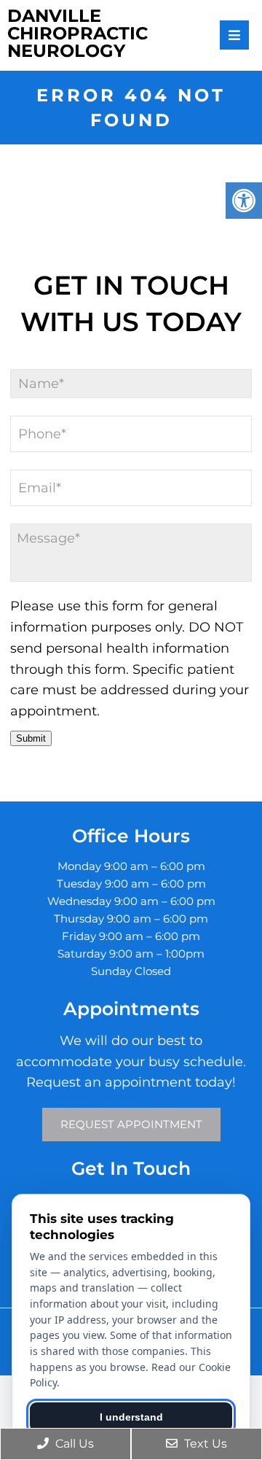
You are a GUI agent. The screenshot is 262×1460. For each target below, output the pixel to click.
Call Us (73, 1444)
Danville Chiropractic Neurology (77, 33)
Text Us (204, 1444)
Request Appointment (131, 1124)
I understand (131, 1417)
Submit (31, 738)
